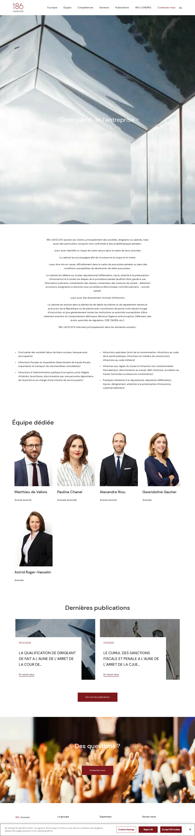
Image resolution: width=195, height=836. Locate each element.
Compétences (85, 7)
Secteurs (104, 7)
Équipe (67, 7)
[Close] (190, 829)
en (180, 7)
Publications (122, 7)
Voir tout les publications (97, 697)
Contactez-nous (166, 7)
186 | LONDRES (143, 7)
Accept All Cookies (171, 829)
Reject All (148, 829)
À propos (52, 7)
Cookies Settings (126, 829)
